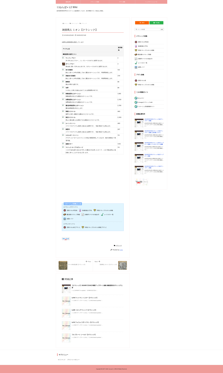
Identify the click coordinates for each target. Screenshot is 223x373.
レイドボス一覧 (108, 214)
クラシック (84, 23)
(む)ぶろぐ (141, 98)
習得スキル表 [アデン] (73, 227)
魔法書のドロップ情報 (73, 214)
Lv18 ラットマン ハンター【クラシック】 (85, 298)
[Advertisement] (93, 177)
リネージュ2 (74, 23)
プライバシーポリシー (73, 359)
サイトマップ (61, 359)
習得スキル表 (142, 80)
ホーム (66, 23)
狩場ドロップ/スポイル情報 (105, 210)
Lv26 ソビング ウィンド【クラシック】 (84, 310)
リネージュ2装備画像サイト (146, 106)
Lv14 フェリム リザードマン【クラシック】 (85, 322)
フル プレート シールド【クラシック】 (84, 334)
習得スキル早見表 (72, 210)
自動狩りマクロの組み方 (92, 214)
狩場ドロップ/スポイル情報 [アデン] (95, 227)
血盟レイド (70, 219)
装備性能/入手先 (87, 210)
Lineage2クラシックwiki (145, 102)
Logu (121, 250)
